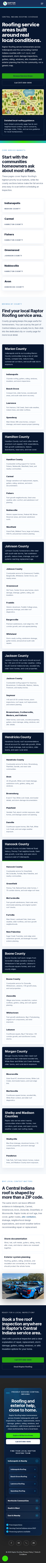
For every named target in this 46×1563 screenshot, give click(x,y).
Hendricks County (18, 737)
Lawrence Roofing (23, 1484)
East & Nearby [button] (14, 1515)
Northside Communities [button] (18, 1501)
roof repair (25, 53)
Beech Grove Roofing (23, 1476)
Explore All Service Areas (23, 1435)
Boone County (15, 953)
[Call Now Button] (5, 1558)
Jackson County (16, 656)
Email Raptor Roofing (23, 1367)
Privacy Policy (28, 1552)
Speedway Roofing (23, 1491)
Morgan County (16, 1051)
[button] (42, 4)
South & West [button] (14, 1508)
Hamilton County (17, 437)
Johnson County (17, 546)
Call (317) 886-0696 (23, 83)
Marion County (16, 349)
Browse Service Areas (23, 76)
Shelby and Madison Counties (19, 1114)
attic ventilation (29, 1217)
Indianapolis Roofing (23, 1469)
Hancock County (17, 844)
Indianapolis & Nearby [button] (17, 1461)
